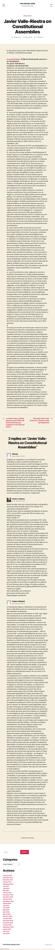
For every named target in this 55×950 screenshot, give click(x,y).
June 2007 (6, 888)
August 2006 (7, 903)
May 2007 (6, 890)
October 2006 (7, 899)
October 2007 (7, 882)
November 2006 (8, 897)
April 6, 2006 (28, 37)
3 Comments (39, 37)
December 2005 (8, 920)
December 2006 (8, 895)
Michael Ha (18, 37)
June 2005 (6, 933)
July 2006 (6, 905)
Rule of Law (27, 15)
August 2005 (7, 929)
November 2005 (8, 923)
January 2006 (7, 918)
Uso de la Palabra (13, 59)
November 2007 (8, 880)
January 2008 (7, 875)
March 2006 (7, 914)
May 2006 (6, 910)
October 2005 (7, 925)
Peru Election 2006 (27, 3)
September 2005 (8, 927)
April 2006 (6, 912)
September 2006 (8, 901)
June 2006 (6, 907)
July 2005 (6, 931)
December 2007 (8, 877)
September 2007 (8, 884)
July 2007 (6, 886)
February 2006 (7, 916)
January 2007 (7, 892)
